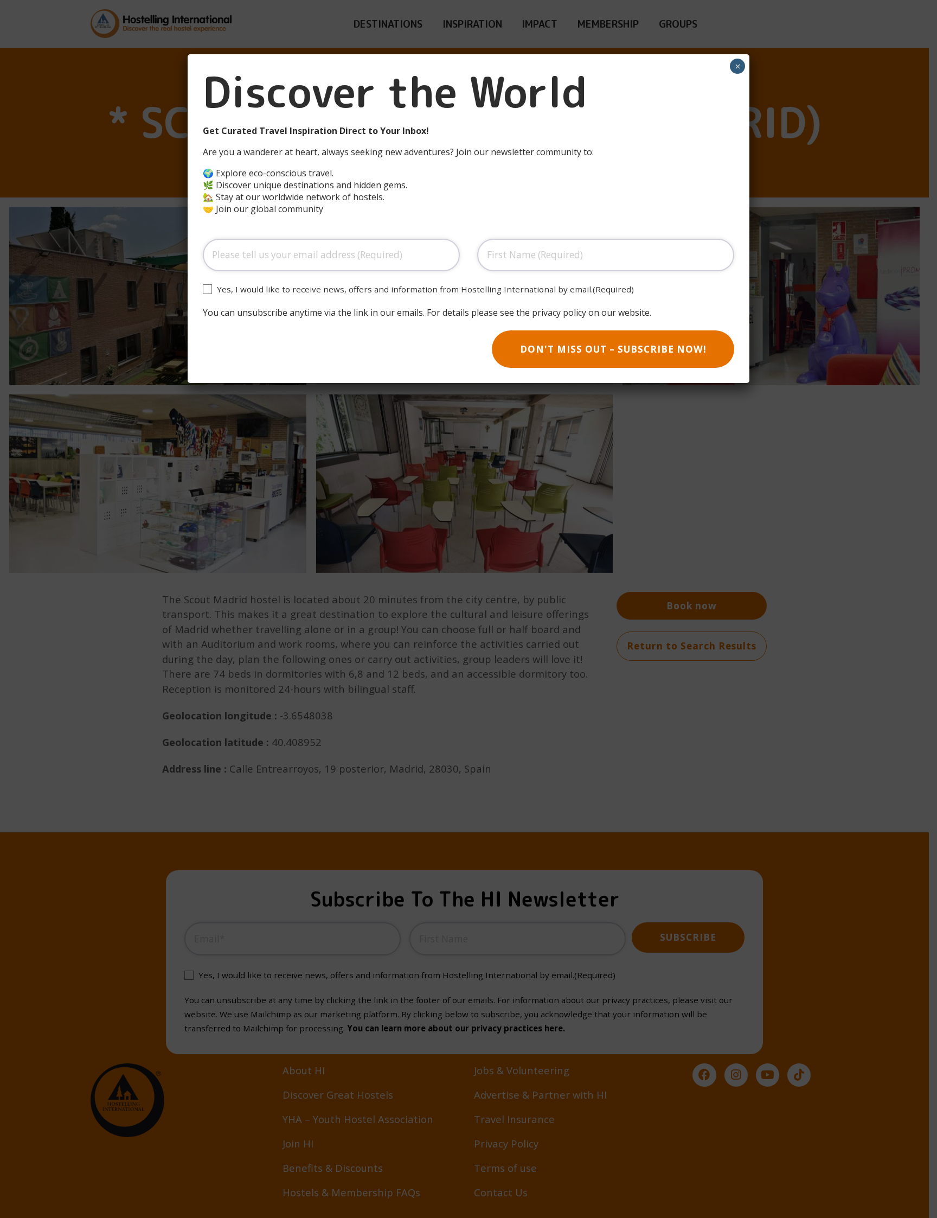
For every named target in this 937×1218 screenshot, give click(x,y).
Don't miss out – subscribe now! (613, 349)
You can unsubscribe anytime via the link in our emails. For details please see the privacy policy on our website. (427, 312)
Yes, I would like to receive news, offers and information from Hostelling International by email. (425, 289)
